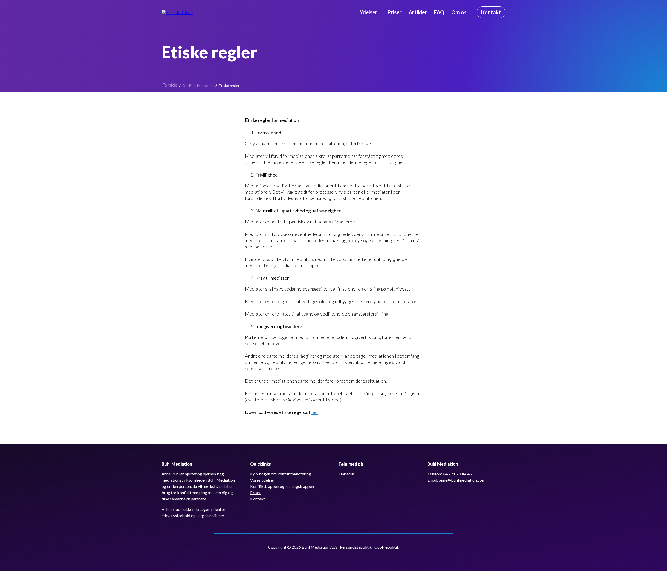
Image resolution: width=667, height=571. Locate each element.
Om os (458, 12)
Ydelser (368, 12)
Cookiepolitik (386, 546)
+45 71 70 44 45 (457, 473)
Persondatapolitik (356, 546)
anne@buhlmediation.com (462, 480)
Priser (394, 12)
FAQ (439, 12)
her (314, 412)
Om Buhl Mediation (198, 85)
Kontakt (257, 498)
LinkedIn (346, 473)
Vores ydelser (262, 480)
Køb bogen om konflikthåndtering (280, 473)
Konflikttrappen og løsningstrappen (282, 486)
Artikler (418, 12)
